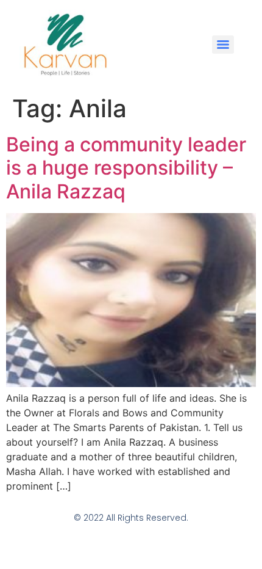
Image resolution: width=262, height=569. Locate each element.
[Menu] (223, 44)
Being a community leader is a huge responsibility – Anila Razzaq (126, 167)
